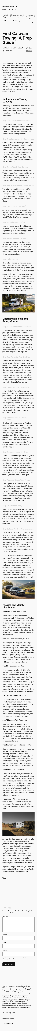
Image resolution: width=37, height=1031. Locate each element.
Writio (11, 1023)
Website (4, 950)
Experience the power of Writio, (13, 867)
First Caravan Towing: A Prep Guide (17, 38)
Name (4, 934)
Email (4, 942)
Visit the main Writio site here (10, 10)
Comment (5, 916)
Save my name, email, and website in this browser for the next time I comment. (19, 959)
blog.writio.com (8, 6)
